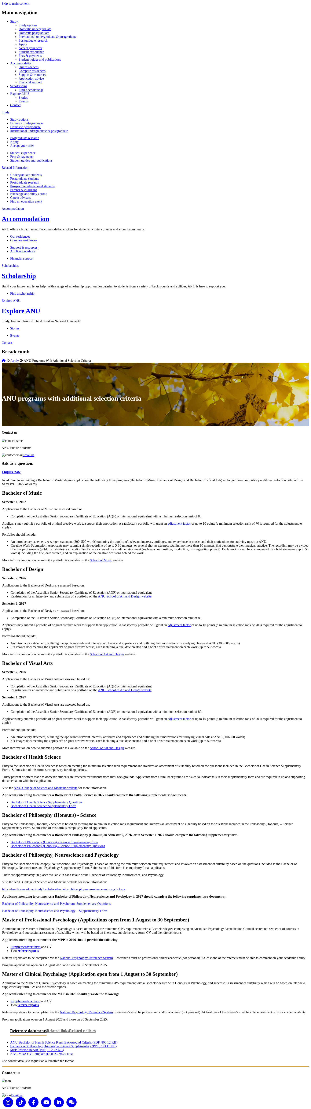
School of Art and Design (107, 654)
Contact (15, 105)
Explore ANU (19, 93)
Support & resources (32, 74)
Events (23, 101)
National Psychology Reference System (86, 958)
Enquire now (11, 472)
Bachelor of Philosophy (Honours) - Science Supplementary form (54, 842)
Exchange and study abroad (28, 194)
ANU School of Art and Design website (124, 596)
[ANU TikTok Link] (20, 1102)
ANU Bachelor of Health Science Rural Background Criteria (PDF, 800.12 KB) (63, 1042)
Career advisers (20, 197)
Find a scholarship (31, 90)
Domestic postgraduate (34, 33)
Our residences (29, 67)
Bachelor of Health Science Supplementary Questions (46, 802)
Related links (58, 1031)
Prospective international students (32, 186)
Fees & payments (30, 55)
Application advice (31, 78)
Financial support (30, 82)
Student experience (31, 52)
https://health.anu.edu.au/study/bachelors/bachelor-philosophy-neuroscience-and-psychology (63, 889)
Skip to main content (15, 3)
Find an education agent (26, 201)
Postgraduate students (24, 178)
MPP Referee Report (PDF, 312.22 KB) (37, 1050)
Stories (23, 97)
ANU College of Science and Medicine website (45, 788)
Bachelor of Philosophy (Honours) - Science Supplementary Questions (58, 846)
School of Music (101, 560)
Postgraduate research (33, 40)
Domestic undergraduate (35, 29)
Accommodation (21, 63)
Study (14, 21)
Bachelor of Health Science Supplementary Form (43, 806)
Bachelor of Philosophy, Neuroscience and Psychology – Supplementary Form (54, 911)
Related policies (82, 1031)
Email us (28, 455)
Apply (23, 44)
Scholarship (19, 276)
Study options (28, 25)
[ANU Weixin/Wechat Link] (71, 1102)
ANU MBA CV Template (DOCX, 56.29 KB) (41, 1054)
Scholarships (18, 86)
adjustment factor (179, 523)
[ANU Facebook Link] (33, 1102)
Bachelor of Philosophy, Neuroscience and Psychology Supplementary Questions (56, 903)
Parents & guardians (23, 190)
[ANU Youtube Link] (46, 1102)
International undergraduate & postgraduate (47, 36)
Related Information (15, 167)
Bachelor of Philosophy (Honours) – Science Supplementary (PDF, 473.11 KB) (63, 1046)
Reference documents (28, 1031)
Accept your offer (30, 48)
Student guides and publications (40, 59)
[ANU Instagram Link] (8, 1102)
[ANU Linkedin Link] (58, 1102)
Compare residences (32, 71)
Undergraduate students (26, 175)
